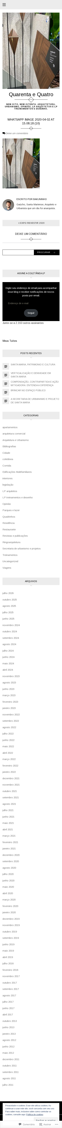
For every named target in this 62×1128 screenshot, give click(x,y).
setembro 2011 (10, 1072)
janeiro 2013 (9, 1033)
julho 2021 (8, 810)
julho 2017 (8, 1001)
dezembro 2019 (11, 918)
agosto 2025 (9, 605)
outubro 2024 (9, 631)
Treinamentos (10, 555)
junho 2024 (8, 657)
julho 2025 (8, 612)
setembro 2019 (10, 937)
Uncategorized (10, 561)
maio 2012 (8, 1052)
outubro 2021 (9, 791)
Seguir (31, 312)
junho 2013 (8, 1027)
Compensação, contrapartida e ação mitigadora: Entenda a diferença (35, 383)
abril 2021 (7, 829)
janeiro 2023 (9, 708)
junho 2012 (8, 1046)
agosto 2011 (9, 1078)
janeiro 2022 (9, 771)
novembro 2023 (11, 676)
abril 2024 (7, 669)
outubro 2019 (9, 931)
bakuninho (40, 199)
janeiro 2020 (9, 912)
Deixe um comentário (17, 133)
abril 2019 (7, 957)
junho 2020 (8, 880)
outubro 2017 (9, 982)
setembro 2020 (10, 861)
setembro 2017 (10, 989)
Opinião (6, 503)
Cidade (6, 452)
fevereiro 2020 (10, 906)
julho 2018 (8, 963)
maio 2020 (8, 886)
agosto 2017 (9, 995)
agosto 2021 (9, 803)
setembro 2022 (10, 720)
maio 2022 (8, 746)
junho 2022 (8, 740)
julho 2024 (8, 650)
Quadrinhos (8, 516)
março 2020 (9, 899)
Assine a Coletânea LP (31, 273)
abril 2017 (7, 1014)
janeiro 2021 (9, 848)
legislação (7, 484)
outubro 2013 (9, 1021)
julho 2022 (8, 733)
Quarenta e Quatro (31, 94)
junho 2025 (8, 618)
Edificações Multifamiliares (17, 471)
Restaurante (9, 529)
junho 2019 (8, 944)
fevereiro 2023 (10, 701)
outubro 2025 (9, 599)
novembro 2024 (11, 625)
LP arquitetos (9, 491)
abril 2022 (7, 752)
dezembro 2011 (10, 1059)
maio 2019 (8, 950)
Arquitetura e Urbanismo (15, 440)
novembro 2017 (11, 976)
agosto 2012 (9, 1040)
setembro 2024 (10, 637)
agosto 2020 (9, 867)
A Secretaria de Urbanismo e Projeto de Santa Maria (35, 401)
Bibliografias (9, 446)
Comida (6, 465)
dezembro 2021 (11, 778)
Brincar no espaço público (28, 390)
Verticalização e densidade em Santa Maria (31, 375)
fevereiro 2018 (10, 969)
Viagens (6, 567)
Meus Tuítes (9, 340)
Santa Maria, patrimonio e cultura (33, 364)
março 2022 (9, 759)
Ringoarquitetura (11, 542)
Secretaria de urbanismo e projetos (21, 548)
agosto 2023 (9, 682)
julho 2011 (7, 1084)
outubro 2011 (9, 1065)
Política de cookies (34, 1114)
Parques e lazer (11, 510)
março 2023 (9, 695)
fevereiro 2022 (10, 765)
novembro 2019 (11, 925)
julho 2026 (8, 593)
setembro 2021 (10, 797)
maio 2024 (8, 663)
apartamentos (10, 427)
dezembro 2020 (11, 855)
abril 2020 (7, 893)
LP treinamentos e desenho (17, 497)
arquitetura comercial (13, 433)
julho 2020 (8, 874)
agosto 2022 (9, 727)
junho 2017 (8, 1008)
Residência (8, 523)
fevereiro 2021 (10, 842)
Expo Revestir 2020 (32, 223)
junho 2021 (8, 816)
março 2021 (9, 835)
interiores (7, 478)
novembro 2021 (11, 784)
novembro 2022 (11, 714)
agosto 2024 (9, 644)
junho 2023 (8, 689)
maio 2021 (8, 823)
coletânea (7, 459)
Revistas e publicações (15, 535)
